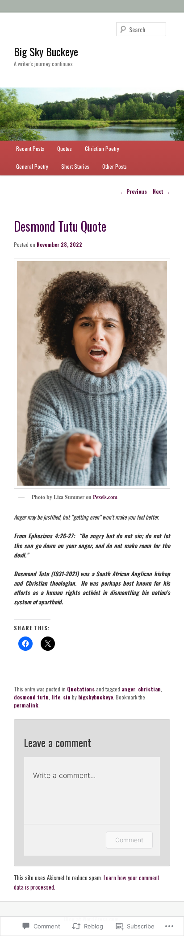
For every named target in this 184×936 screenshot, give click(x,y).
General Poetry (32, 166)
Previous (133, 191)
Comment (129, 840)
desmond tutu (31, 697)
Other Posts (114, 166)
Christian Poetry (102, 148)
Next (161, 191)
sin (67, 697)
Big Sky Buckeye (46, 51)
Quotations (81, 689)
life (55, 697)
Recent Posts (30, 148)
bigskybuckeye (95, 697)
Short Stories (75, 166)
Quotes (64, 148)
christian (149, 689)
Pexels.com (105, 497)
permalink (26, 705)
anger (128, 689)
